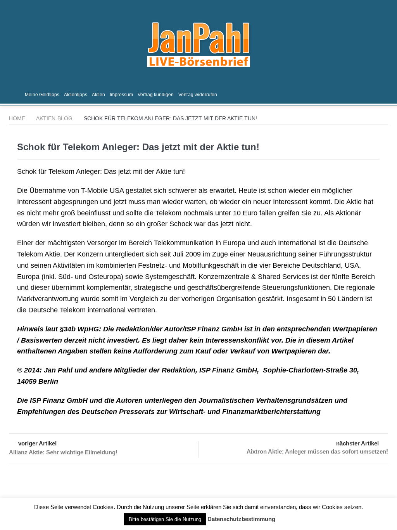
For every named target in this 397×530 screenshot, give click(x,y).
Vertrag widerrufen (197, 94)
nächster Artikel (357, 443)
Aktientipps (75, 94)
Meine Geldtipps (42, 94)
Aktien (98, 94)
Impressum (121, 94)
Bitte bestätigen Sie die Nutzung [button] (165, 519)
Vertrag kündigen (156, 94)
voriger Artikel (37, 443)
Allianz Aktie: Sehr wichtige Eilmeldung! (63, 452)
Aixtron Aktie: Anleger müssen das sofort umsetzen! (317, 451)
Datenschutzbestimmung (241, 519)
